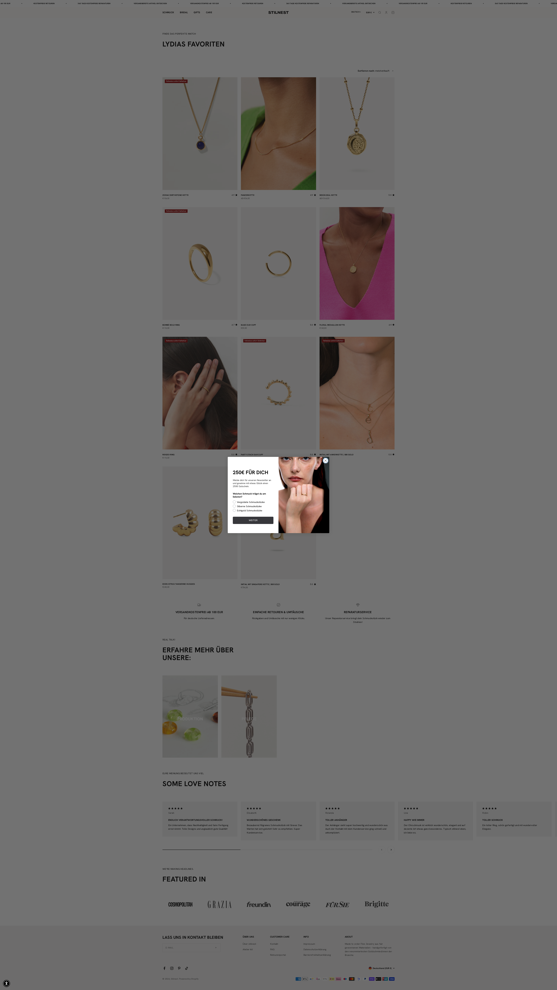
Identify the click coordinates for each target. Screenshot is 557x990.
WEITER (253, 520)
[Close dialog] (325, 460)
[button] (6, 983)
